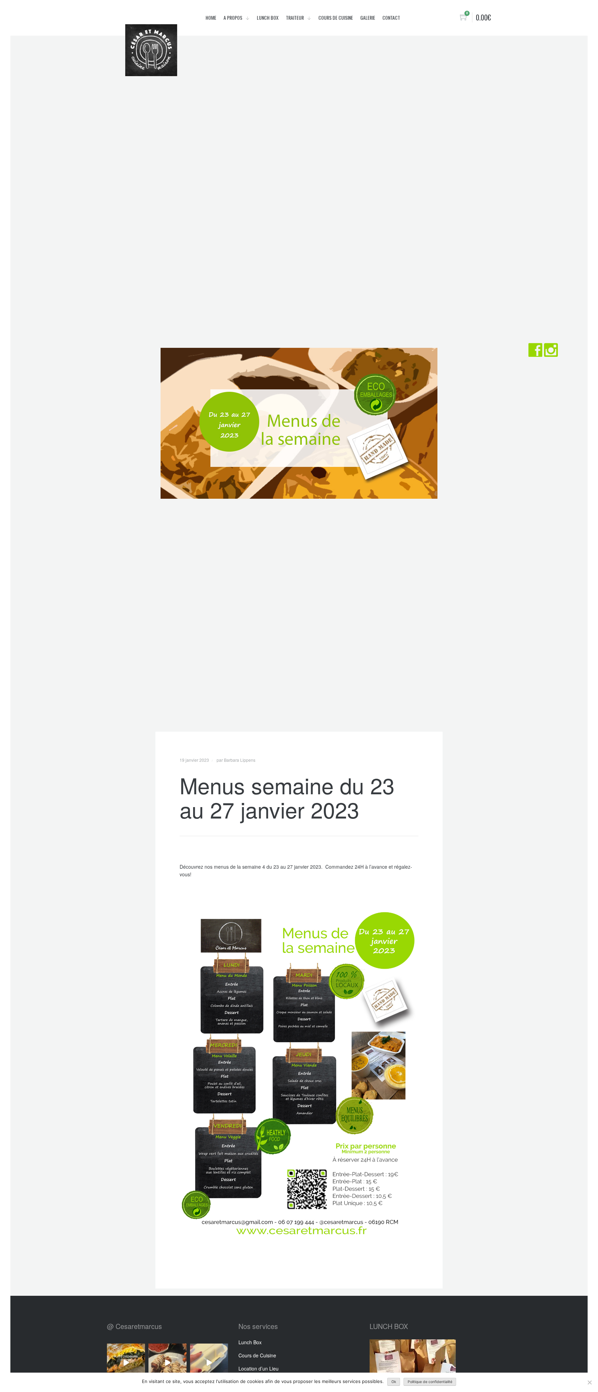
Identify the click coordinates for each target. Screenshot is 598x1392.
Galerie (367, 17)
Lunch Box (268, 17)
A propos (233, 17)
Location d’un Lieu (258, 1368)
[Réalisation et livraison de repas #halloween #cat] (167, 1363)
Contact (391, 17)
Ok (393, 1382)
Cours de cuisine (335, 17)
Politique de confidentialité (430, 1382)
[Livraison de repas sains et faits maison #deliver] (209, 1363)
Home (211, 17)
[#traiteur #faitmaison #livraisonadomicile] (126, 1363)
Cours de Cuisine (257, 1355)
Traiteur (295, 17)
